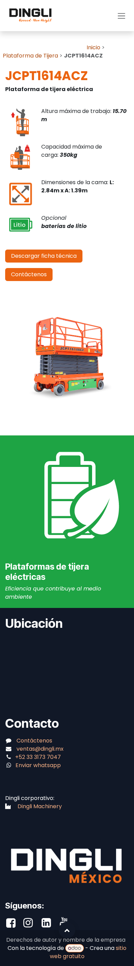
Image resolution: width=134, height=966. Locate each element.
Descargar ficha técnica (44, 256)
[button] (67, 930)
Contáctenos (29, 274)
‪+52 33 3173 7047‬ (38, 757)
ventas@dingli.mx (40, 749)
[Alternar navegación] (121, 15)
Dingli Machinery (40, 806)
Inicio (93, 47)
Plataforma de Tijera (30, 56)
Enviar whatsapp (38, 765)
